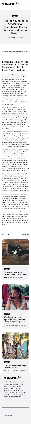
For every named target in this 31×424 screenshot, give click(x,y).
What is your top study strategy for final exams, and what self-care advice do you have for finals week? (14, 320)
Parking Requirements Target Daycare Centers (15, 366)
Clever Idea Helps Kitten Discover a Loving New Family (15, 273)
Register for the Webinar (18, 208)
